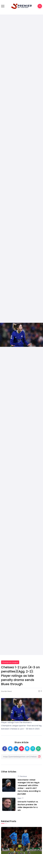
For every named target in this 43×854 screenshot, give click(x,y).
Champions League (10, 662)
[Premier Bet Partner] (21, 6)
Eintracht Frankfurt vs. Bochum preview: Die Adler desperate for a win (28, 805)
